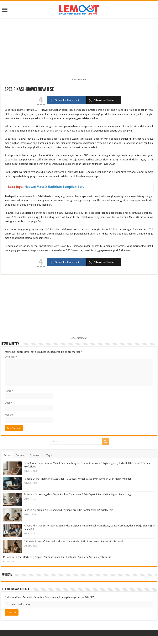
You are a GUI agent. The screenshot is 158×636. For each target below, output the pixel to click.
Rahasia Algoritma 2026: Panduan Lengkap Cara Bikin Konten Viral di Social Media (68, 510)
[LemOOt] (79, 9)
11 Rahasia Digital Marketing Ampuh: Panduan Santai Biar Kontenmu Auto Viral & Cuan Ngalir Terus (57, 557)
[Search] (105, 441)
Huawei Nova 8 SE (61, 246)
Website (9, 414)
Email (8, 402)
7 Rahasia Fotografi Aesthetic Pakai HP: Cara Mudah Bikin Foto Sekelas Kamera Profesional (73, 541)
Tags (49, 455)
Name (9, 390)
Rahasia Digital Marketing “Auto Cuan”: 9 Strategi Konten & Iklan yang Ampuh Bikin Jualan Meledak (77, 478)
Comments (35, 455)
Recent (7, 455)
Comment (11, 356)
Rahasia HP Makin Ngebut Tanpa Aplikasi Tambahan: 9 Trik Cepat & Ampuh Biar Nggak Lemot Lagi (77, 494)
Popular (20, 455)
